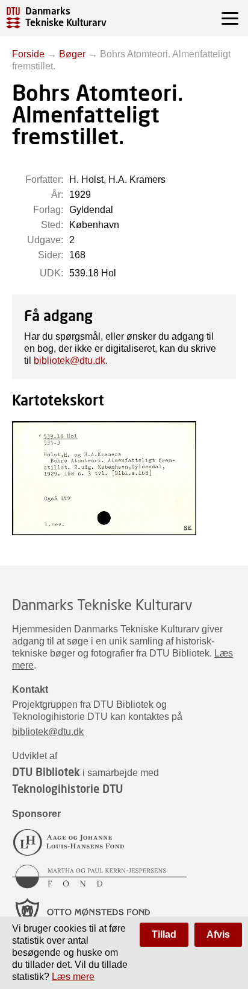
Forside (28, 54)
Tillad (164, 934)
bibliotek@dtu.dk (69, 360)
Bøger (72, 54)
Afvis (218, 934)
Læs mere (73, 977)
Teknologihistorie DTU (67, 788)
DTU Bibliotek (46, 771)
